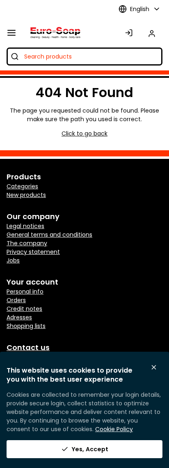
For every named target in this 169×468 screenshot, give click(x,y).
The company (27, 243)
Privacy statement (33, 252)
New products (26, 195)
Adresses (19, 317)
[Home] (53, 33)
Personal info (25, 291)
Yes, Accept (90, 449)
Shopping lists (26, 326)
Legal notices (25, 226)
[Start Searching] (15, 56)
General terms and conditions (49, 235)
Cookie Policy (114, 429)
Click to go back (84, 133)
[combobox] (84, 56)
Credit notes (24, 309)
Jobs (13, 260)
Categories (22, 186)
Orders (16, 300)
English (139, 9)
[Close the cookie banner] (153, 367)
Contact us (28, 347)
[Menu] (11, 33)
